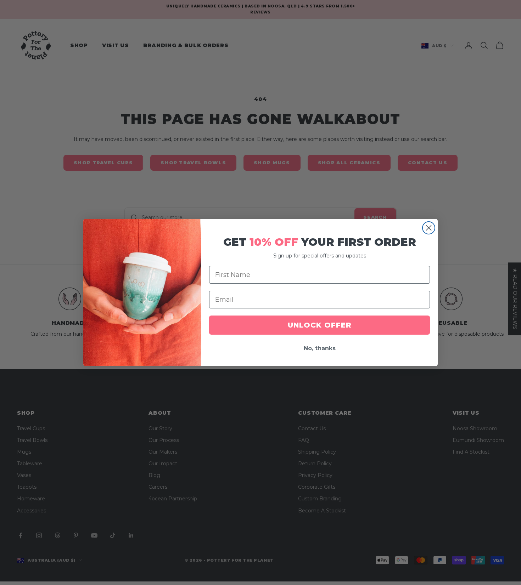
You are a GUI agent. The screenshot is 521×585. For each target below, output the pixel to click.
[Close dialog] (428, 228)
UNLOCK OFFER (320, 325)
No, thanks (320, 348)
